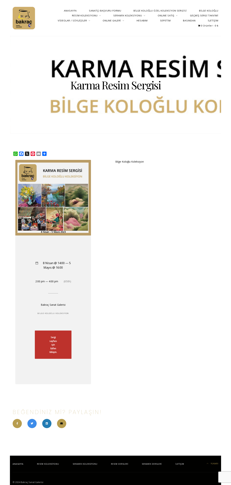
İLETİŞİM (213, 20)
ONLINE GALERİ (112, 20)
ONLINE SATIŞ (166, 15)
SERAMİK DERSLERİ (152, 464)
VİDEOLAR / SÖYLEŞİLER (72, 20)
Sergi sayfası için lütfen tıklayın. (53, 344)
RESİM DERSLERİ (119, 464)
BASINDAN (189, 20)
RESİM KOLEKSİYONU (85, 15)
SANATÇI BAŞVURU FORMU (105, 10)
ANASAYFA (70, 10)
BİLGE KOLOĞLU (208, 10)
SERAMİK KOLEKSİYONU (127, 15)
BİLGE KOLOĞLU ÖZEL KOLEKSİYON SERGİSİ (160, 10)
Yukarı (214, 463)
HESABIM (142, 20)
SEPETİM (165, 20)
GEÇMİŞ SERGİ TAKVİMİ (204, 15)
